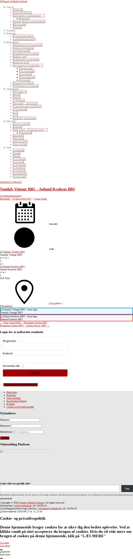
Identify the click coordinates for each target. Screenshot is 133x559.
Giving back (19, 176)
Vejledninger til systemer (25, 86)
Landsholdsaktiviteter (24, 39)
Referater (24, 18)
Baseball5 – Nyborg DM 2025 (15, 198)
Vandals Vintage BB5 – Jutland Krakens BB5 (37, 189)
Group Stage (40, 198)
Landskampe (19, 173)
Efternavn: (5, 425)
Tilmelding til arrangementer (27, 45)
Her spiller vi (19, 91)
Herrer (16, 94)
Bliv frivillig (19, 24)
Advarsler (25, 80)
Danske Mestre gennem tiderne (29, 21)
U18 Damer (19, 165)
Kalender (11, 395)
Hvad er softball (21, 124)
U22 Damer (19, 159)
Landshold (18, 150)
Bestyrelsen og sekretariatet (27, 15)
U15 (15, 112)
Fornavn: (5, 419)
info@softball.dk (23, 505)
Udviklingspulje (21, 50)
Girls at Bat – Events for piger (28, 129)
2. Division (18, 100)
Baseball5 (18, 135)
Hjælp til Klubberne (23, 47)
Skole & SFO (20, 141)
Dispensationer (27, 77)
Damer (16, 97)
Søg (127, 488)
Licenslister (25, 74)
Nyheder (10, 30)
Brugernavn (9, 341)
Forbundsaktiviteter (23, 36)
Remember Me (11, 366)
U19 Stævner (20, 109)
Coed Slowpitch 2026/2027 (27, 106)
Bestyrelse (11, 392)
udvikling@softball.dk (49, 508)
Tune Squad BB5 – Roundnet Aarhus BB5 (23, 322)
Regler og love (20, 62)
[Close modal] (1, 549)
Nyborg (52, 303)
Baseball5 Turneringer (24, 118)
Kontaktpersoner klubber (26, 53)
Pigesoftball (26, 132)
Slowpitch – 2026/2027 (25, 103)
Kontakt (17, 27)
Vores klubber (13, 398)
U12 (15, 115)
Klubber (17, 126)
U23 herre (18, 162)
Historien (18, 9)
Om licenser (26, 68)
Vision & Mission (22, 12)
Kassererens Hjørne (23, 83)
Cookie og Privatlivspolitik (20, 407)
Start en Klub (20, 144)
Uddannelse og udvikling (26, 59)
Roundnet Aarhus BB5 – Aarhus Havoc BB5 (25, 325)
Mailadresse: (6, 431)
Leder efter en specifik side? (15, 483)
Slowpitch (18, 138)
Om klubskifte (27, 71)
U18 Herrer (19, 167)
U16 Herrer (19, 170)
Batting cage (19, 56)
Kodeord (8, 353)
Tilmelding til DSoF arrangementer (20, 384)
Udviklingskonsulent (10, 196)
